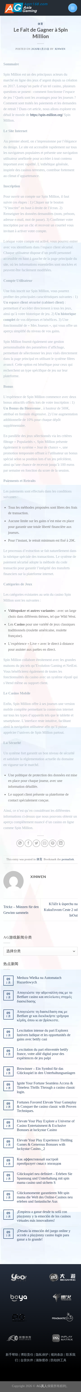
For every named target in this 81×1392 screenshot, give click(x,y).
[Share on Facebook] (28, 843)
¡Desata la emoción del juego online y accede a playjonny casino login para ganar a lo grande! (43, 1235)
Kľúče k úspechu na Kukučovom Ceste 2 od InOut (61, 909)
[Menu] (72, 7)
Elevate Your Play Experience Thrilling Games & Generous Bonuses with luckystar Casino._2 (44, 1144)
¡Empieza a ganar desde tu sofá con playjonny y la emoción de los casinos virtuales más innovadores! (44, 1216)
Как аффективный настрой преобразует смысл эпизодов (39, 1161)
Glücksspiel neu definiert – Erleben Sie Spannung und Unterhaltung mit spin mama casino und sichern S (44, 1178)
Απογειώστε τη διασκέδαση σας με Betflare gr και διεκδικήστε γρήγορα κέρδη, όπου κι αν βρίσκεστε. (43, 1016)
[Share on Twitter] (36, 843)
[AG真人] (25, 8)
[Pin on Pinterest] (52, 843)
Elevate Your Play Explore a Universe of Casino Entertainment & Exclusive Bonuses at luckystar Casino (45, 1125)
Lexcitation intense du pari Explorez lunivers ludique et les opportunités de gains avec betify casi (43, 1035)
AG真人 (41, 1386)
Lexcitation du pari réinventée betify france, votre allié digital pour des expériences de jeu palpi (42, 1054)
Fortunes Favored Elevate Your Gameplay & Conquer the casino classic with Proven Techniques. (46, 1106)
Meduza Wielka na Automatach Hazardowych (39, 980)
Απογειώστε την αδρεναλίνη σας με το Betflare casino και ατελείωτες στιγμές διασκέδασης (44, 997)
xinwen (60, 49)
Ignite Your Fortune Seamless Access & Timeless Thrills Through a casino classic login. (46, 1087)
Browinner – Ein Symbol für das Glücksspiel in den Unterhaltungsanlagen (46, 1071)
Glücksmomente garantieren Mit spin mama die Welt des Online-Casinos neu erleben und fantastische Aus (45, 1197)
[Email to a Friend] (44, 843)
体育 (40, 23)
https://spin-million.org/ (46, 115)
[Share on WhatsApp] (20, 843)
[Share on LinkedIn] (61, 843)
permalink (68, 859)
